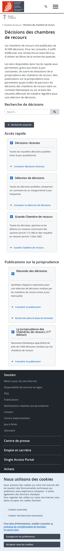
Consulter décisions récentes (29, 166)
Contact (8, 412)
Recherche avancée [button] (21, 124)
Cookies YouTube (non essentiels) (25, 515)
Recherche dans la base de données (34, 318)
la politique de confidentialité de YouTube (28, 525)
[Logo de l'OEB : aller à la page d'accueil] (14, 6)
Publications (11, 399)
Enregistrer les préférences (20, 536)
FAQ (6, 393)
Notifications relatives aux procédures (26, 406)
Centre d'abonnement (17, 418)
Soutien (10, 375)
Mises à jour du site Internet (20, 381)
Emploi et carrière (17, 450)
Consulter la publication (28, 307)
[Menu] (55, 7)
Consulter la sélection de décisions (32, 205)
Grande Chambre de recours (29, 247)
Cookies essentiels (17, 509)
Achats (9, 469)
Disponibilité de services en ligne (23, 387)
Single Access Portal (19, 459)
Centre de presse (17, 441)
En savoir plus (11, 529)
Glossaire (9, 430)
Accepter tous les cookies (19, 544)
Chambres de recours (12, 25)
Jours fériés (10, 424)
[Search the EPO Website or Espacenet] (46, 6)
